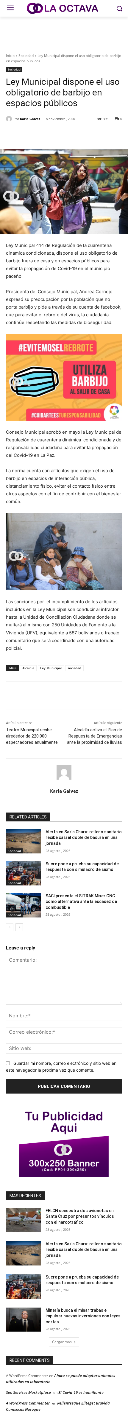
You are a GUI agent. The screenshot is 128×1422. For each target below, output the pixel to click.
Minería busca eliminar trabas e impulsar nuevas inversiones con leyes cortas (83, 1316)
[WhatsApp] (72, 134)
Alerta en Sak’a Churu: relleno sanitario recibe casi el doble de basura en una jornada (84, 837)
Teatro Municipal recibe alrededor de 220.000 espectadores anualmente (32, 736)
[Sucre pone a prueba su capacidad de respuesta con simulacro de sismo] (23, 873)
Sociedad (26, 55)
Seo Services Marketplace (28, 1392)
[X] (44, 134)
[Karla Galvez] (10, 119)
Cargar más (62, 1341)
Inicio (10, 55)
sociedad (74, 668)
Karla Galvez (30, 118)
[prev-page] (9, 927)
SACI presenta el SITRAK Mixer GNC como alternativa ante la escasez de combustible (81, 901)
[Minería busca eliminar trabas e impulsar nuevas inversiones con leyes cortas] (23, 1320)
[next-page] (19, 927)
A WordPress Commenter (28, 1403)
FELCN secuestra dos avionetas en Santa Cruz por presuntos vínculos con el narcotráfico (80, 1216)
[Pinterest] (58, 134)
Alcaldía (28, 668)
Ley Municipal (51, 668)
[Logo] (64, 8)
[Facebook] (31, 134)
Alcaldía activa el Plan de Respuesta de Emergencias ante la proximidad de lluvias (94, 736)
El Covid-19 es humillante (81, 1392)
